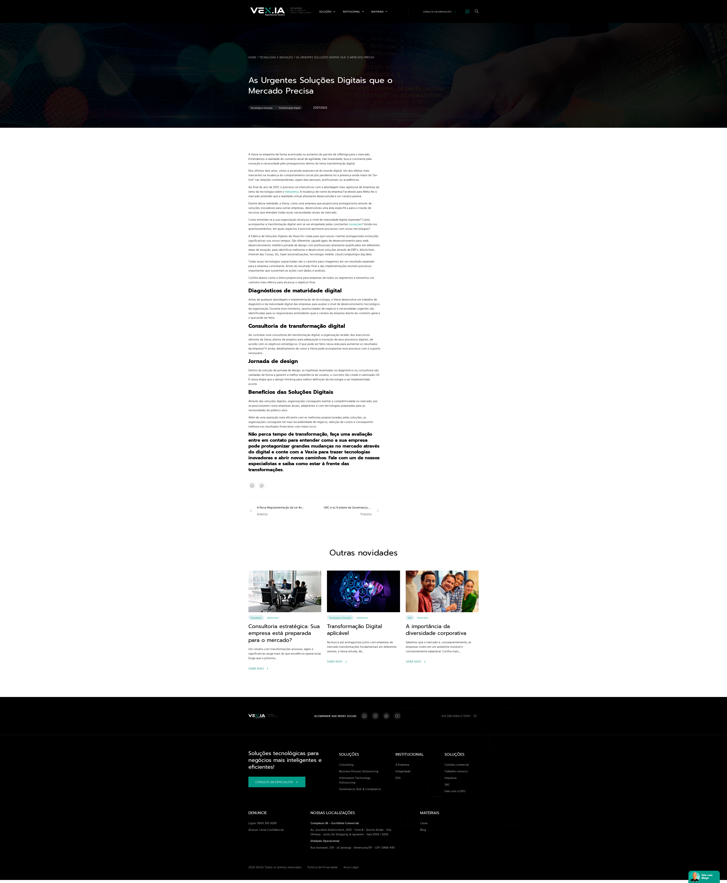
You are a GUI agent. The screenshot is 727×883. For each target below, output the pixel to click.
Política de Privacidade (322, 867)
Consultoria (256, 617)
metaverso (292, 191)
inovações (355, 224)
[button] (262, 486)
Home (252, 57)
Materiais (377, 11)
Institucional (351, 11)
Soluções (325, 11)
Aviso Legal (350, 867)
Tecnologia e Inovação (276, 57)
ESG (410, 617)
